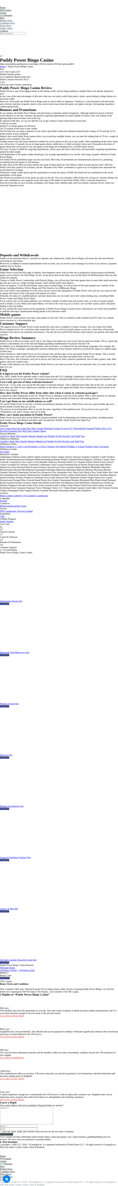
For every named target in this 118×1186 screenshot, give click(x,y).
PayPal (59, 436)
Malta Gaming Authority (11, 495)
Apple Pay (5, 436)
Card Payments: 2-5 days (34, 446)
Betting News (6, 20)
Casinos (7, 10)
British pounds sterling (10, 506)
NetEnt (98, 428)
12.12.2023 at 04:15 (9, 1037)
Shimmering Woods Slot (11, 601)
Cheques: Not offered (56, 446)
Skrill (77, 436)
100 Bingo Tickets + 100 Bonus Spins (17, 970)
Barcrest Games (19, 428)
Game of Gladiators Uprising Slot (15, 857)
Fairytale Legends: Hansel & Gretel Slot (18, 960)
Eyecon (64, 428)
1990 (2, 516)
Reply (21, 1016)
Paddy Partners (7, 521)
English (3, 501)
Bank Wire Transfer (19, 436)
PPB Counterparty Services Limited (16, 511)
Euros (23, 506)
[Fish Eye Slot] (32, 752)
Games (3, 12)
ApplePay (4, 441)
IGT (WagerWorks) (77, 428)
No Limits (4, 452)
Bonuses (8, 15)
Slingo (43, 431)
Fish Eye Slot (6, 755)
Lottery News (6, 28)
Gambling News (7, 23)
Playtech (4, 431)
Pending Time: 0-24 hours (97, 446)
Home (3, 7)
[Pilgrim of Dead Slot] (32, 701)
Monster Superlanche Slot (11, 806)
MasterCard (42, 436)
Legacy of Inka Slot (9, 908)
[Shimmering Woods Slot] (32, 598)
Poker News (5, 25)
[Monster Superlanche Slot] (32, 803)
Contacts (4, 31)
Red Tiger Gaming (31, 431)
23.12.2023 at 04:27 (9, 1078)
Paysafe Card (68, 436)
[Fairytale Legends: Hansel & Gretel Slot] (32, 957)
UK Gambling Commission (35, 495)
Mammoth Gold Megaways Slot (14, 652)
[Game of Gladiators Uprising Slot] (32, 855)
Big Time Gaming (35, 428)
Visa (83, 436)
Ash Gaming (6, 428)
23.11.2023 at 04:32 (9, 1016)
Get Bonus (5, 978)
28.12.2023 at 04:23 (9, 1099)
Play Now (4, 604)
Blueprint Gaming (52, 428)
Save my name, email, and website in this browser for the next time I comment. (38, 1131)
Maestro (32, 436)
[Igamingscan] (12, 5)
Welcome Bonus (7, 967)
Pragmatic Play (15, 431)
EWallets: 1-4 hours (76, 446)
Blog (2, 18)
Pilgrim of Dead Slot (9, 703)
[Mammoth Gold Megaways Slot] (32, 650)
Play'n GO (107, 428)
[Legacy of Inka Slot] (32, 906)
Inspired (90, 428)
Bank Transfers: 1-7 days (11, 446)
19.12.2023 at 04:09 (9, 1058)
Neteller (51, 436)
